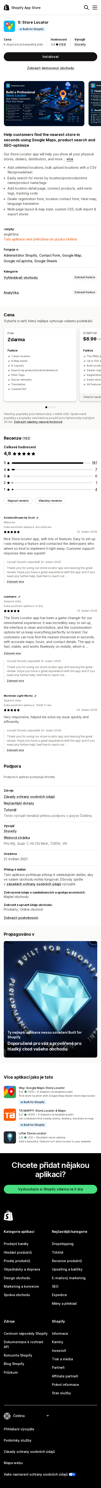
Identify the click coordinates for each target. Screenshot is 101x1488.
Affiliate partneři (65, 1376)
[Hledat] (86, 7)
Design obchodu (17, 1278)
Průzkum (11, 1372)
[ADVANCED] (55, 407)
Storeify (80, 44)
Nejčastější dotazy (19, 803)
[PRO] (52, 407)
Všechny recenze (50, 500)
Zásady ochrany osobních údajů (29, 797)
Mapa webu (13, 1463)
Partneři (58, 1367)
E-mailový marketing (68, 1278)
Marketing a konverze (21, 1286)
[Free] (46, 407)
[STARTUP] (49, 407)
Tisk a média (62, 1359)
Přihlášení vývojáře (19, 1429)
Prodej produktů (17, 1261)
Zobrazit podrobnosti (21, 918)
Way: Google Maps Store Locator (42, 1088)
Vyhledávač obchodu (21, 278)
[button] (50, 1095)
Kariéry (57, 1342)
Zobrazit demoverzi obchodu (50, 68)
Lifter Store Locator (33, 1133)
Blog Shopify (14, 1364)
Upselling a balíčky (67, 1269)
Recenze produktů (67, 1261)
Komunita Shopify (18, 1355)
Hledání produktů (18, 1252)
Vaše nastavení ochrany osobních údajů (36, 1474)
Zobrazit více (15, 581)
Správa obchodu (17, 1295)
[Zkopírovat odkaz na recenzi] (37, 518)
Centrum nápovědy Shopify (26, 1333)
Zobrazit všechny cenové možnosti (38, 422)
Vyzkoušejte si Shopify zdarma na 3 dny (50, 1189)
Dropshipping (63, 1244)
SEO (55, 1286)
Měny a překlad (64, 1303)
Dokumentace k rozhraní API (23, 1344)
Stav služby (61, 1393)
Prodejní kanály (16, 1244)
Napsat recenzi (18, 500)
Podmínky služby (17, 1440)
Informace (60, 1333)
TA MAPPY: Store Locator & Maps (42, 1110)
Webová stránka (17, 838)
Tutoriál (10, 810)
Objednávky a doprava (22, 1269)
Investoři (59, 1351)
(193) (62, 44)
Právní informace (65, 1385)
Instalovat (51, 57)
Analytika (11, 293)
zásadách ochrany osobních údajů (34, 884)
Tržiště (57, 1252)
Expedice (59, 1295)
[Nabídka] (95, 7)
